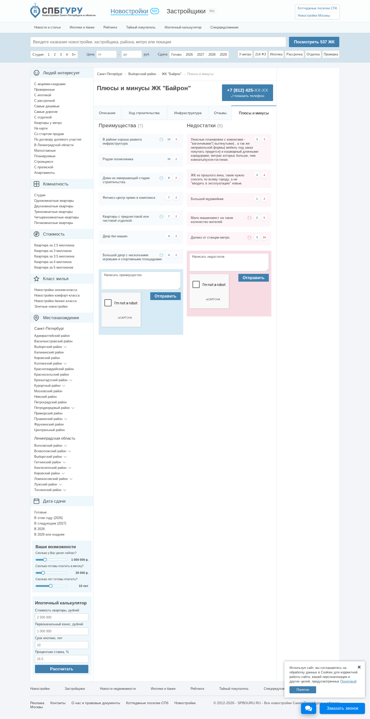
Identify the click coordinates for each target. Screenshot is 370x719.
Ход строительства (144, 113)
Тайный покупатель (141, 27)
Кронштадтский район (50, 380)
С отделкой (43, 117)
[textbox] (108, 42)
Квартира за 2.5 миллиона (54, 245)
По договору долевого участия (57, 139)
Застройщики (186, 11)
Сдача (162, 54)
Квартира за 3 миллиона (52, 251)
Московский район (48, 391)
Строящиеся (43, 162)
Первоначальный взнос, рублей (59, 624)
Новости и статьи (47, 27)
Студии (39, 195)
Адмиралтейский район (52, 336)
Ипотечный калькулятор (183, 27)
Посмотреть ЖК (314, 42)
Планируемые (44, 156)
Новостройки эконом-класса (55, 290)
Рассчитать (61, 669)
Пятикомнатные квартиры (53, 223)
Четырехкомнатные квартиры (56, 217)
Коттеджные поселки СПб (317, 8)
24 (264, 237)
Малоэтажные (45, 150)
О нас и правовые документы (95, 703)
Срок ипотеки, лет (48, 638)
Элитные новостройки (50, 306)
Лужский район (45, 484)
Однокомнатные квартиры (54, 201)
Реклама (37, 703)
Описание (107, 113)
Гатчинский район (47, 462)
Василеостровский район (53, 341)
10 (168, 158)
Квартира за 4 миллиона (52, 262)
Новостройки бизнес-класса (55, 301)
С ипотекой (42, 95)
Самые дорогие (46, 112)
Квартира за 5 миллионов (53, 267)
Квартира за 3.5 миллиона (54, 256)
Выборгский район (48, 347)
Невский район (45, 397)
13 (168, 139)
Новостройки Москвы (314, 15)
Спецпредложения (224, 27)
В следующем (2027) (50, 523)
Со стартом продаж (49, 134)
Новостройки (129, 11)
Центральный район (49, 430)
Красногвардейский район (54, 369)
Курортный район (47, 385)
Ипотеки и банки (82, 27)
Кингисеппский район (50, 468)
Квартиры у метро (48, 123)
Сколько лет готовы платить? (56, 579)
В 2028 (39, 529)
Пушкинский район (48, 419)
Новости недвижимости (118, 689)
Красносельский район (51, 374)
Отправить (165, 296)
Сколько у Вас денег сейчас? (56, 553)
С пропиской (43, 167)
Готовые (40, 512)
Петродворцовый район (52, 408)
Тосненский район (47, 490)
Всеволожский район (50, 451)
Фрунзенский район (49, 424)
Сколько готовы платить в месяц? (59, 566)
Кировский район (47, 358)
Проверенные (44, 89)
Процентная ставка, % (52, 652)
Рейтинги (110, 27)
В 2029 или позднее (49, 534)
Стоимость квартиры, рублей (57, 610)
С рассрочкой (44, 101)
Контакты (57, 703)
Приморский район (48, 413)
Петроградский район (50, 402)
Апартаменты (44, 173)
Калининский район (49, 352)
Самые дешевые (46, 106)
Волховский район (48, 445)
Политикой (348, 681)
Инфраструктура (188, 113)
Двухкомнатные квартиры (53, 206)
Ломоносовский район (51, 479)
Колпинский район (48, 363)
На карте (41, 128)
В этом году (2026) (48, 518)
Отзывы (220, 113)
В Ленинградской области (53, 145)
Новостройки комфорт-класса (57, 295)
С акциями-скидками (49, 84)
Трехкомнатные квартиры (53, 212)
